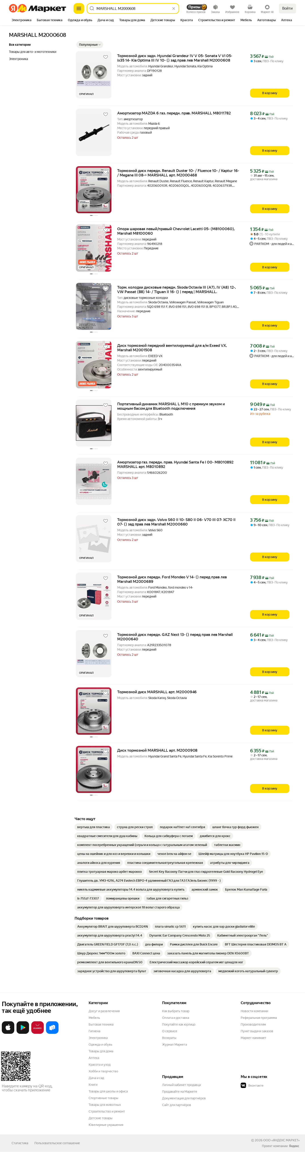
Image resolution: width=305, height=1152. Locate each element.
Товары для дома (101, 1051)
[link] (94, 827)
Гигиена (94, 1031)
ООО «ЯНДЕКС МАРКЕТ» (281, 1140)
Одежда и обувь (100, 1044)
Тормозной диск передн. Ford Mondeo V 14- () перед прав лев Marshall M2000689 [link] (172, 579)
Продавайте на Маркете (179, 1091)
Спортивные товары (103, 1098)
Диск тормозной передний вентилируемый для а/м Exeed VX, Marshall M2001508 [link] (172, 347)
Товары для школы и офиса (108, 1091)
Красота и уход (100, 1064)
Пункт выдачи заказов (257, 1031)
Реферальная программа (259, 1018)
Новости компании (254, 1011)
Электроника (98, 1038)
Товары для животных (105, 1104)
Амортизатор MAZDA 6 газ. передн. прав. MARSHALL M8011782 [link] (174, 113)
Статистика (20, 1143)
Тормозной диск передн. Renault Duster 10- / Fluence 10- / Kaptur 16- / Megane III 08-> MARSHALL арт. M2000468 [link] (178, 172)
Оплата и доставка (175, 1018)
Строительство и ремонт (107, 1111)
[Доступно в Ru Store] (52, 1032)
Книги (93, 1084)
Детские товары (101, 1118)
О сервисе (169, 1031)
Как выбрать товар (175, 1011)
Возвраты (169, 1038)
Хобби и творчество (103, 1071)
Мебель (94, 1018)
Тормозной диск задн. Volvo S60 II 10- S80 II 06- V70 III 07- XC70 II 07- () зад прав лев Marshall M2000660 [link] (176, 521)
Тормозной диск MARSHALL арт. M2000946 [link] (157, 692)
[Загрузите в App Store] (8, 1032)
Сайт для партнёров (176, 1105)
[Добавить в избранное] (105, 57)
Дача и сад (96, 1078)
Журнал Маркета (174, 1044)
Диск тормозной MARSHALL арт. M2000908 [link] (157, 750)
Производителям (253, 1024)
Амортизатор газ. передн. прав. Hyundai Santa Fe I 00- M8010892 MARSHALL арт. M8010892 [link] (175, 464)
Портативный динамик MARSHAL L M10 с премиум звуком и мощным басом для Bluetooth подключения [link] (171, 406)
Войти (287, 8)
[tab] (21, 20)
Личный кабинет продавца (181, 1085)
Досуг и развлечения (104, 1011)
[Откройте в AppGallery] (37, 1032)
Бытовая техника (101, 1024)
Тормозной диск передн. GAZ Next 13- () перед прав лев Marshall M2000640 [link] (175, 636)
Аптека (94, 1058)
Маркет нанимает (253, 1038)
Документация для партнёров (184, 1098)
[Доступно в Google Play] (23, 1032)
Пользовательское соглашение (57, 1143)
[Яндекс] (294, 1146)
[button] (89, 44)
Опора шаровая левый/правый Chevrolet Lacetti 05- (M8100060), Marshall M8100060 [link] (176, 231)
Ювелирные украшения (106, 1125)
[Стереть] (173, 8)
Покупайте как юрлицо (178, 1024)
